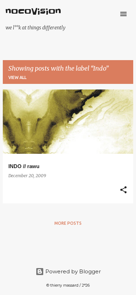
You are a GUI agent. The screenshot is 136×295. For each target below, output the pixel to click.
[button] (123, 190)
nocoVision (33, 12)
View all (17, 77)
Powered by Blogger (72, 271)
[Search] (109, 14)
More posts (68, 223)
